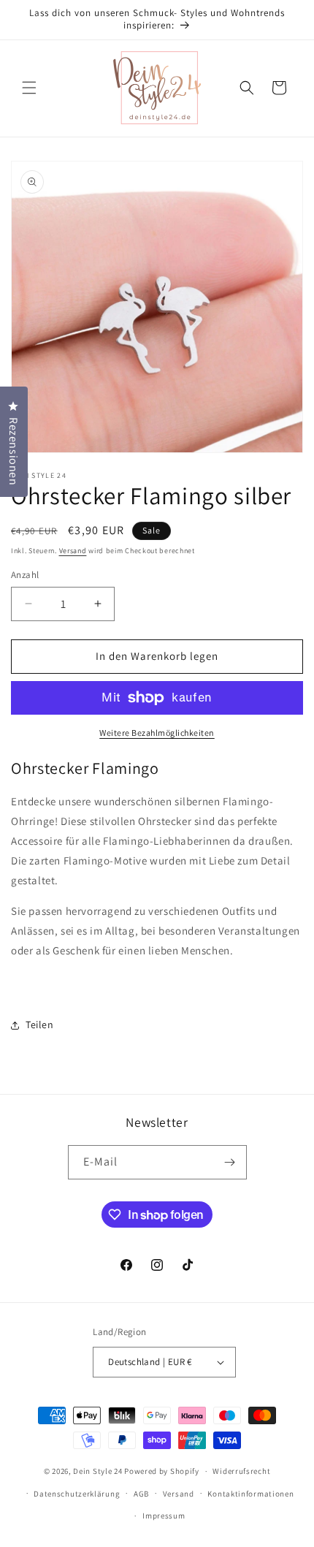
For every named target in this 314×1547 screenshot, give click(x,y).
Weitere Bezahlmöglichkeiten (157, 732)
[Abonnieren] (230, 1162)
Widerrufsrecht (241, 1471)
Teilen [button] (40, 1024)
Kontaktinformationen (250, 1494)
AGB (141, 1494)
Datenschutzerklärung (77, 1494)
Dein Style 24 (97, 1471)
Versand (73, 550)
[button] (29, 88)
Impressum (163, 1515)
